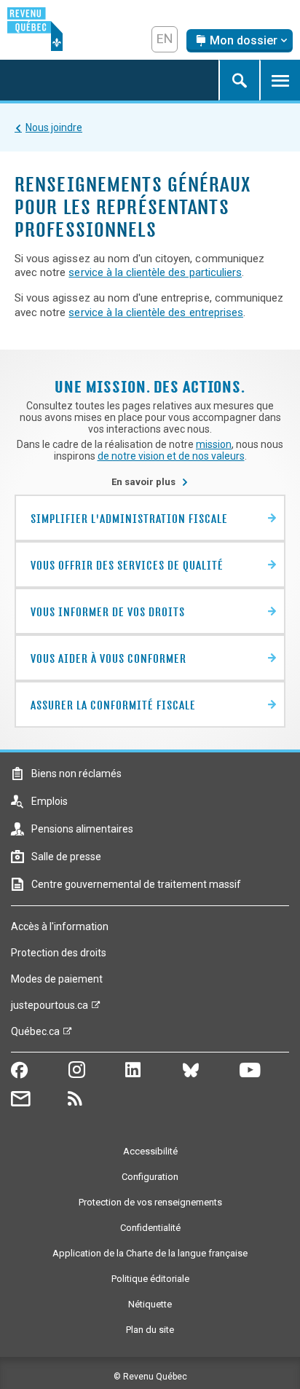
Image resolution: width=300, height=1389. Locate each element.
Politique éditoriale (150, 1278)
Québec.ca (35, 1035)
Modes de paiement (57, 979)
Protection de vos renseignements (150, 1202)
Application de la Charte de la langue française (150, 1253)
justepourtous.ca (49, 1008)
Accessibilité (150, 1151)
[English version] (164, 39)
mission (214, 444)
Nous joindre (53, 127)
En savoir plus (150, 481)
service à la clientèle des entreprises (155, 312)
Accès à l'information (59, 926)
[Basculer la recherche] (238, 80)
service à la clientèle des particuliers (155, 272)
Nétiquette (150, 1304)
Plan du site (150, 1329)
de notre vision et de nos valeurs (171, 456)
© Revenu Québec (150, 1377)
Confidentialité (150, 1227)
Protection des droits (58, 953)
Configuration (150, 1176)
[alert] (239, 40)
